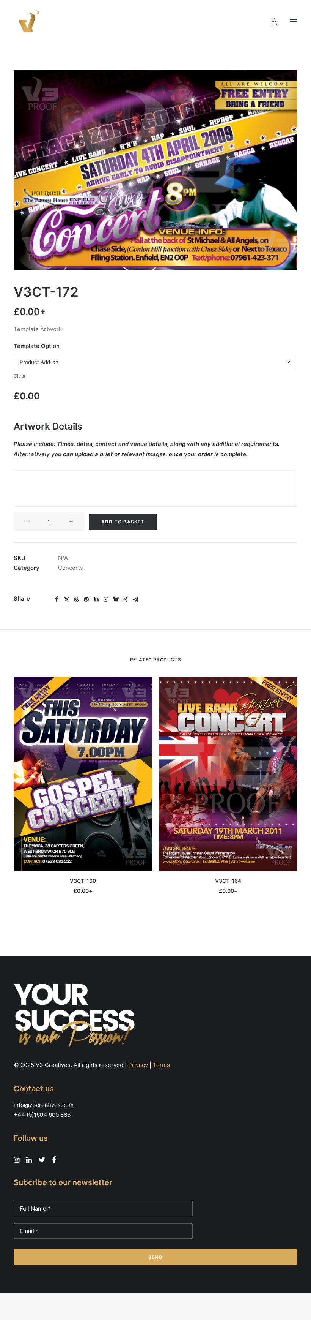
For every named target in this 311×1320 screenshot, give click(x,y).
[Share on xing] (125, 599)
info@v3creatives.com (44, 1104)
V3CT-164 (228, 880)
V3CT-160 (83, 880)
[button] (293, 21)
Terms (161, 1065)
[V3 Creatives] (27, 21)
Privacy (138, 1065)
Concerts (70, 567)
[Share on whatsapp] (105, 599)
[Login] (271, 21)
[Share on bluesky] (115, 599)
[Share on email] (135, 599)
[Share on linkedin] (96, 599)
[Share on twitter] (66, 599)
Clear (20, 376)
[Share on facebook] (56, 599)
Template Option (37, 345)
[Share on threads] (76, 599)
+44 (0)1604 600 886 (42, 1114)
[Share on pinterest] (86, 599)
